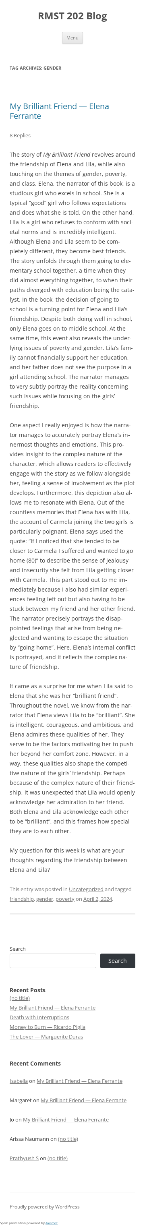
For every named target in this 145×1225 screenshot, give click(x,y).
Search (18, 948)
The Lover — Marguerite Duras (46, 1036)
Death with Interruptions (39, 1017)
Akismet (52, 1223)
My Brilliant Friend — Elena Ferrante (59, 111)
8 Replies (20, 135)
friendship (22, 898)
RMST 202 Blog (72, 16)
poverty (65, 898)
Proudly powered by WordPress (45, 1206)
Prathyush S (24, 1158)
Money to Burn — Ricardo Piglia (47, 1026)
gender (44, 898)
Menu (72, 38)
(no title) (20, 998)
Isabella (19, 1080)
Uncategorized (86, 889)
